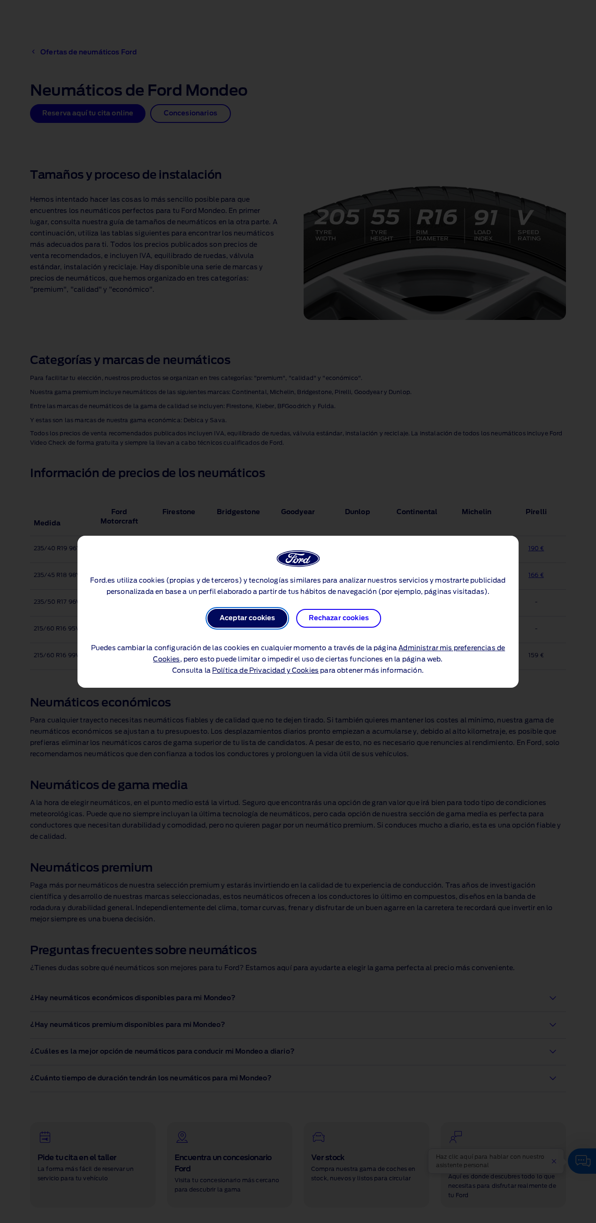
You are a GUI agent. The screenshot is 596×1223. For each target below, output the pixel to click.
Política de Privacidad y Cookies (265, 671)
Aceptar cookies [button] (247, 618)
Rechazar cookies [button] (339, 618)
